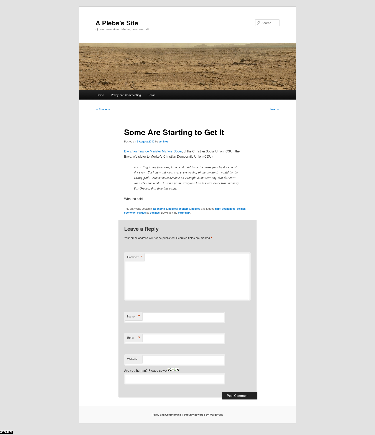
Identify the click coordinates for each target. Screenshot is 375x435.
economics (228, 209)
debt (217, 209)
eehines (163, 141)
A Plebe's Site (116, 22)
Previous (102, 109)
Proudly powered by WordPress (203, 415)
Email (133, 337)
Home (100, 95)
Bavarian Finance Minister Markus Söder (153, 151)
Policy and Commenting (126, 95)
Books (152, 95)
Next (275, 109)
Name (133, 316)
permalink (184, 212)
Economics (160, 209)
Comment (134, 256)
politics (195, 209)
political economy (179, 209)
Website (132, 359)
